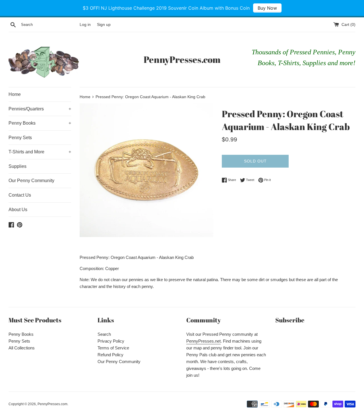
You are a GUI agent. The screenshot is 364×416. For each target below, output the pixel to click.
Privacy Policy (111, 341)
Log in (85, 24)
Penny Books (40, 123)
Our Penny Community (31, 180)
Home (15, 94)
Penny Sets (20, 137)
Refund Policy (110, 354)
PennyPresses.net (203, 341)
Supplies (17, 166)
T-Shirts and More (40, 151)
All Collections (22, 347)
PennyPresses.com (182, 59)
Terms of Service (113, 347)
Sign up (104, 24)
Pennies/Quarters (40, 108)
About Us (18, 209)
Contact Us (20, 195)
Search (104, 334)
